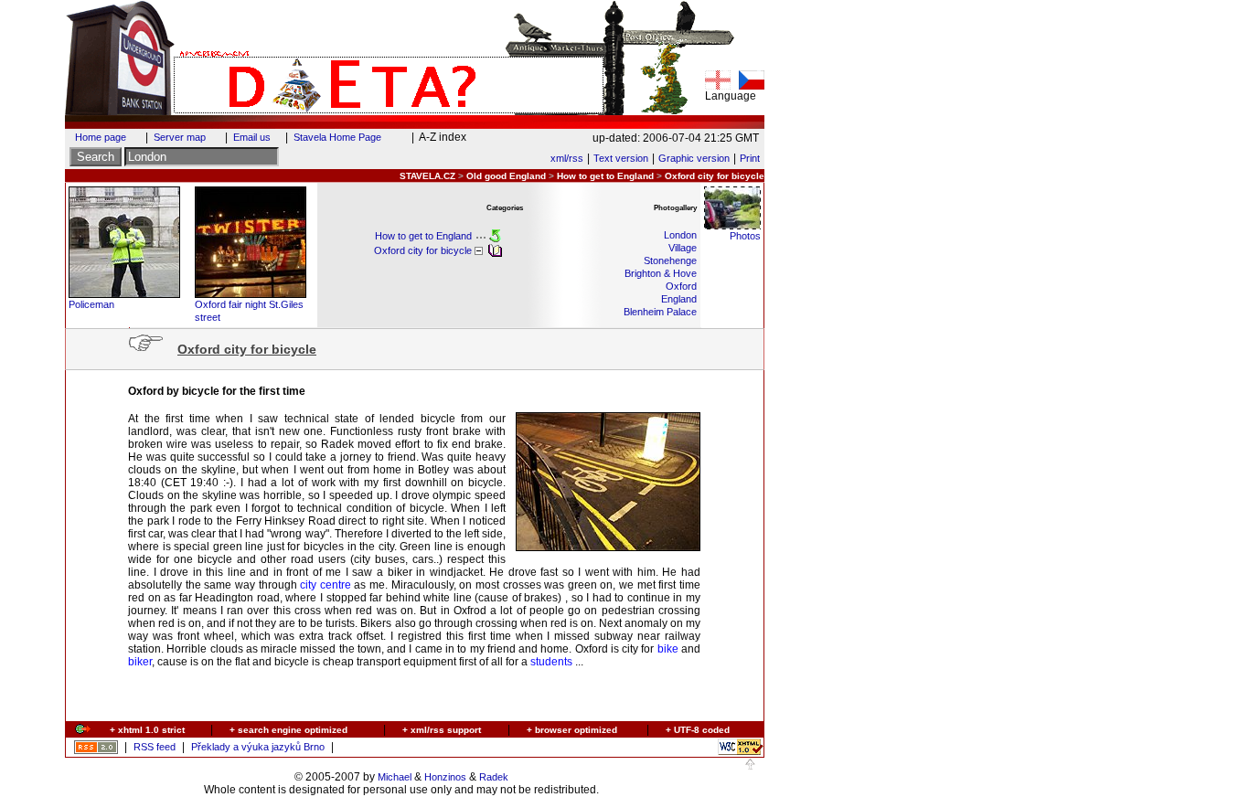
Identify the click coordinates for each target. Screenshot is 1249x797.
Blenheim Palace (660, 311)
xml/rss (566, 158)
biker (140, 661)
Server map (180, 137)
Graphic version (694, 158)
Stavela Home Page (337, 137)
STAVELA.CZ (427, 176)
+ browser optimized (572, 730)
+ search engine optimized (288, 730)
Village (682, 247)
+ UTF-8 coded (698, 730)
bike (667, 649)
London (680, 234)
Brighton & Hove (660, 273)
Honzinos (445, 776)
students (551, 661)
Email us (252, 137)
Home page (100, 137)
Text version (620, 158)
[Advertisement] (403, 699)
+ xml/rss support (441, 730)
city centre (325, 585)
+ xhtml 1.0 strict (147, 730)
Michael (394, 776)
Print (750, 158)
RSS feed (154, 746)
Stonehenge (670, 260)
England (679, 298)
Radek (493, 776)
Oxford (681, 286)
